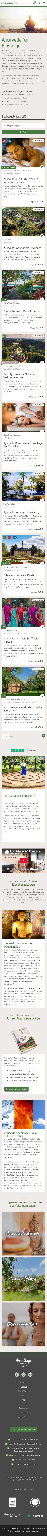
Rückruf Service (24, 1391)
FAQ (23, 1396)
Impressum (24, 1412)
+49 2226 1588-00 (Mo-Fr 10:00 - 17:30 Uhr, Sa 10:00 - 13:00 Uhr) (24, 1479)
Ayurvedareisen (7, 3)
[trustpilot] (35, 1515)
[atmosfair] (12, 1515)
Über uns (23, 1382)
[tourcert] (35, 1502)
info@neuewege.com (24, 1489)
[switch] (42, 167)
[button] (44, 3)
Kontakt (24, 1387)
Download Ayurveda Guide (16, 1089)
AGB (23, 1400)
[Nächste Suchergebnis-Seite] (43, 736)
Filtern (25, 132)
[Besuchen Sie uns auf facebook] (17, 1374)
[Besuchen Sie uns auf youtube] (30, 1374)
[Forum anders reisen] (12, 1502)
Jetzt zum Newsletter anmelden (23, 1430)
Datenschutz (23, 1408)
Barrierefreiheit (23, 1417)
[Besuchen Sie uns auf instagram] (23, 1374)
